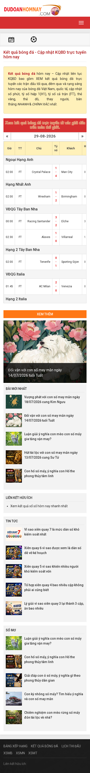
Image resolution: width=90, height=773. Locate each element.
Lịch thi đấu (11, 40)
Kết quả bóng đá (21, 73)
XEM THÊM (45, 314)
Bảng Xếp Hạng (15, 746)
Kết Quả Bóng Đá (44, 746)
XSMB (7, 753)
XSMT (32, 753)
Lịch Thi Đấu (71, 746)
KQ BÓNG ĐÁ (33, 40)
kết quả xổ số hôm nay (34, 506)
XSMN (20, 753)
